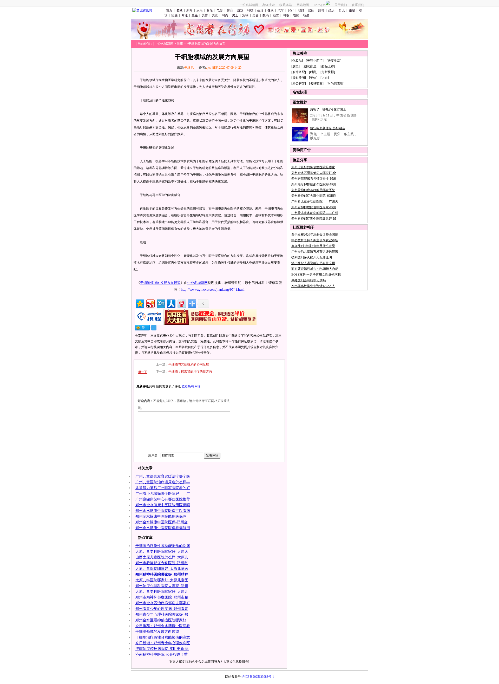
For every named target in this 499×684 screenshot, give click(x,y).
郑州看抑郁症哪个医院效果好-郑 (313, 218)
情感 (174, 15)
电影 (220, 10)
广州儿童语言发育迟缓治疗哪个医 (162, 476)
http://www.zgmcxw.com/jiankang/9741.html (213, 289)
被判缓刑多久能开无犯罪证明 (311, 257)
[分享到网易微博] (181, 303)
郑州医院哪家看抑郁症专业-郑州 (313, 178)
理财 (301, 10)
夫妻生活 (334, 60)
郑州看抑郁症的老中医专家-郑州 (313, 207)
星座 (195, 15)
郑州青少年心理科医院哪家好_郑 (161, 614)
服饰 (321, 10)
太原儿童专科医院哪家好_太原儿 (161, 592)
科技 (250, 10)
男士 (235, 15)
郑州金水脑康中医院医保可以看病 (162, 511)
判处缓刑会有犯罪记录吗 (308, 280)
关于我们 (340, 5)
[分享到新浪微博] (150, 303)
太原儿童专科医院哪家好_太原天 (161, 551)
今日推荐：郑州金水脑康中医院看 (162, 626)
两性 (184, 15)
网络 (286, 15)
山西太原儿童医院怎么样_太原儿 (161, 557)
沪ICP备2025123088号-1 (257, 677)
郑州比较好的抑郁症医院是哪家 (313, 167)
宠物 (245, 15)
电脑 (296, 15)
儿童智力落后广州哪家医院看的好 (162, 488)
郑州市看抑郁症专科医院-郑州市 (161, 563)
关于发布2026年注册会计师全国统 (314, 234)
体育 (230, 10)
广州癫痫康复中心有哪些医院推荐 (162, 499)
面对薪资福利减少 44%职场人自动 (314, 269)
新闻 (189, 10)
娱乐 (199, 10)
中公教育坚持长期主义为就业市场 (314, 240)
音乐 (210, 10)
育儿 (341, 10)
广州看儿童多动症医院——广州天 (314, 201)
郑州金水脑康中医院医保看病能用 (162, 528)
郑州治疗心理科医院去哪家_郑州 (161, 586)
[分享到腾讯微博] (160, 303)
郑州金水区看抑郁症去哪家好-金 (313, 173)
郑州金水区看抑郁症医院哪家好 (160, 620)
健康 (270, 10)
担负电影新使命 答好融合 (327, 128)
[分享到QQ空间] (140, 303)
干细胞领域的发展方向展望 (160, 283)
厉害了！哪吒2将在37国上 (328, 109)
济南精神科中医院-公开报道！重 (161, 654)
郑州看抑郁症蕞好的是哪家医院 (313, 190)
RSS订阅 (320, 5)
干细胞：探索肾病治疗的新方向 (190, 371)
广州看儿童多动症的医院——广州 (314, 213)
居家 (311, 10)
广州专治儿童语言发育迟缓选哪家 (314, 251)
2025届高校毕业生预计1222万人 (313, 286)
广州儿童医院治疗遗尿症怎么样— (162, 482)
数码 (265, 15)
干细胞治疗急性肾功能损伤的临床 (162, 546)
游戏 (240, 10)
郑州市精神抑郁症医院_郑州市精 (161, 597)
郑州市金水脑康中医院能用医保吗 (162, 505)
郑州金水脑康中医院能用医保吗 (160, 516)
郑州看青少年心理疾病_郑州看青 (161, 609)
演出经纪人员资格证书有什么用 (313, 263)
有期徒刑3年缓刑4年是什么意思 (313, 246)
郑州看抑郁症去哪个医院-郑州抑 (313, 196)
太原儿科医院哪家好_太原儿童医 (161, 580)
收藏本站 (285, 5)
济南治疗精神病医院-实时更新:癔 (162, 649)
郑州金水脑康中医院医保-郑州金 (161, 522)
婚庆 (331, 10)
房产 (291, 10)
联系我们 (358, 5)
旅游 (352, 10)
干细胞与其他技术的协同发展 (188, 364)
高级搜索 (268, 5)
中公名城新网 (249, 5)
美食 (215, 15)
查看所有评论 (191, 386)
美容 (255, 15)
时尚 (225, 15)
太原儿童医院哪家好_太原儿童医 (161, 569)
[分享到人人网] (171, 303)
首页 (169, 10)
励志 (276, 15)
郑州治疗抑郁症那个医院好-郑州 (313, 184)
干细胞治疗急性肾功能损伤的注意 (162, 637)
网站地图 (303, 5)
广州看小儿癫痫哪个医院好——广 (162, 494)
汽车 (281, 10)
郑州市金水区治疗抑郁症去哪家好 (162, 603)
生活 (260, 10)
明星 (306, 15)
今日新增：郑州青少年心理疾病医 (162, 643)
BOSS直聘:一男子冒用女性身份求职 (316, 274)
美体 (205, 15)
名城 (179, 10)
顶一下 (142, 372)
